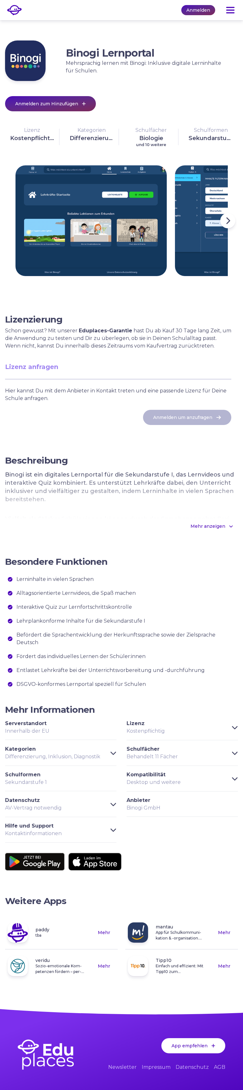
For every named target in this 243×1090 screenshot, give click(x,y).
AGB (219, 1067)
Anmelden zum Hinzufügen (46, 104)
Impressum (156, 1067)
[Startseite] (46, 1054)
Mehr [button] (104, 932)
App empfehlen (189, 1046)
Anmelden (198, 10)
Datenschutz (192, 1067)
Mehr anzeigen (207, 526)
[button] (32, 136)
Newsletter (122, 1067)
